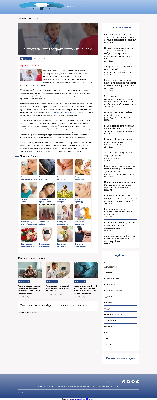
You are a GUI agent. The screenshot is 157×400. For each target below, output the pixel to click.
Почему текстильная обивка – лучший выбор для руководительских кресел (119, 115)
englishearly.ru (79, 399)
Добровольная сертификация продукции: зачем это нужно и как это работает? (120, 239)
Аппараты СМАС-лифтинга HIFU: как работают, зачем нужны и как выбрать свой (118, 69)
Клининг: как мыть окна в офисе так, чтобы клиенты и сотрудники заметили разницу (120, 37)
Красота (108, 302)
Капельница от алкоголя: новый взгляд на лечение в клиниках (118, 212)
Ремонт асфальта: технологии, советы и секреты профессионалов (120, 142)
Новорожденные (113, 314)
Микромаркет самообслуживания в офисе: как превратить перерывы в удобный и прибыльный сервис (120, 100)
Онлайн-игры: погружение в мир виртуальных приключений (119, 155)
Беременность (111, 278)
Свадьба (108, 338)
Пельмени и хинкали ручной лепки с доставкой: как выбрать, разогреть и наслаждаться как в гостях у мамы (119, 53)
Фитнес (108, 344)
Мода (107, 308)
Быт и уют (109, 284)
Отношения (110, 320)
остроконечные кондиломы (62, 112)
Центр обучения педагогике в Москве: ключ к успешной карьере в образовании (119, 185)
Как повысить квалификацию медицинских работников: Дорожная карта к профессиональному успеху (119, 170)
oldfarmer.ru (90, 399)
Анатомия (109, 272)
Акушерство (110, 266)
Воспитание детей (113, 290)
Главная (21, 18)
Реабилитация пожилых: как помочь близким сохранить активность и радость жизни (119, 128)
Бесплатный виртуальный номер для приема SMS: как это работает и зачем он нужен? (120, 198)
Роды (107, 332)
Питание (108, 326)
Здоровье (33, 18)
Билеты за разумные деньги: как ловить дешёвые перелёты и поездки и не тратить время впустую (120, 84)
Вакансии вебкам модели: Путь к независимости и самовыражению (120, 225)
